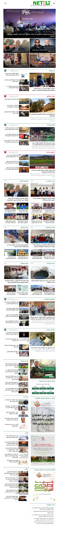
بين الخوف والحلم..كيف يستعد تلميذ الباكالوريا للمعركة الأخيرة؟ (11, 383)
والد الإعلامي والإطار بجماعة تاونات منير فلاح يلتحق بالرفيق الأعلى (11, 491)
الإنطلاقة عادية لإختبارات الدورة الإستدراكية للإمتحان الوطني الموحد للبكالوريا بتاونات (48, 223)
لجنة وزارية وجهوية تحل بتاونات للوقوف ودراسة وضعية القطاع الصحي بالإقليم (49, 295)
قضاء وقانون (24, 227)
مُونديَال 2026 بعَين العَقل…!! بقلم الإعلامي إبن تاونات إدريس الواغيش (11, 371)
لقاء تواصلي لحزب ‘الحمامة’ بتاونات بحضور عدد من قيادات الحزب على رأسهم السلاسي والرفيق (43, 519)
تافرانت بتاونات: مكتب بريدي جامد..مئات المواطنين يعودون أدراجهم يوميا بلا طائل (12, 156)
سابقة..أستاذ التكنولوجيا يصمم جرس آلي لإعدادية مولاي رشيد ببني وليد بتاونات (12, 322)
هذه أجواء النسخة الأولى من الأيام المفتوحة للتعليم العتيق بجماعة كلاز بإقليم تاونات (16, 281)
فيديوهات (52, 71)
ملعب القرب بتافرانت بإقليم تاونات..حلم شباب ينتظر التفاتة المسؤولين (43, 171)
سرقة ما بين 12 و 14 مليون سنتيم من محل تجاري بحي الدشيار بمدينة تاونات (11, 142)
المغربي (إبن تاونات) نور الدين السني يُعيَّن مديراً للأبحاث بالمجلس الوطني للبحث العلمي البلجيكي (10, 212)
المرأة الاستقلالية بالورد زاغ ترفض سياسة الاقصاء (11, 80)
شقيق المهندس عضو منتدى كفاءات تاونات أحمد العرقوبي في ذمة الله (11, 498)
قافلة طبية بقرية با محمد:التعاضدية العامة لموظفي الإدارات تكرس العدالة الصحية (36, 295)
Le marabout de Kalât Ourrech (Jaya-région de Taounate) (42, 115)
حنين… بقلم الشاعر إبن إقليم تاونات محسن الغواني (12, 413)
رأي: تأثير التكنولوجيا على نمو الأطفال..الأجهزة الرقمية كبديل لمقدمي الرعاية (11, 390)
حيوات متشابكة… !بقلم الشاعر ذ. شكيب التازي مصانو (11, 400)
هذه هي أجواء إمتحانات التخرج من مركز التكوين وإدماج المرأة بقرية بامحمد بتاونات (36, 223)
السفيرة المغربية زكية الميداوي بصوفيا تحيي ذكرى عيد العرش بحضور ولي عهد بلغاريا (22, 223)
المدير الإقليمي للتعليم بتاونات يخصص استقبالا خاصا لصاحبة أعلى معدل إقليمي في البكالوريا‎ (42, 318)
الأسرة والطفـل (50, 227)
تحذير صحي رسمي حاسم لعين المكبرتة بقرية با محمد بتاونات (43, 281)
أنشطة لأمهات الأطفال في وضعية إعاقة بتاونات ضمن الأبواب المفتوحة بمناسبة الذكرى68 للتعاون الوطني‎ (44, 246)
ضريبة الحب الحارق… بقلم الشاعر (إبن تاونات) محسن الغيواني (11, 419)
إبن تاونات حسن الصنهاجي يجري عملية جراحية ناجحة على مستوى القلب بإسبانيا (11, 455)
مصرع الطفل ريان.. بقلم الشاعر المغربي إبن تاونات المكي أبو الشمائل (11, 407)
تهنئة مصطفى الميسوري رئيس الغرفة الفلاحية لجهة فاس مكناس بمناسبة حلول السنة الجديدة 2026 (11, 444)
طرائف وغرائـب (50, 330)
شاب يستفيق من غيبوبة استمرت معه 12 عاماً (43, 348)
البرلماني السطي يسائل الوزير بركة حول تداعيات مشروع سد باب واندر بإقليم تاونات (12, 169)
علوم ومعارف (24, 263)
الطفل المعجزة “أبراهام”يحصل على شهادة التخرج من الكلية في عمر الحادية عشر (12, 334)
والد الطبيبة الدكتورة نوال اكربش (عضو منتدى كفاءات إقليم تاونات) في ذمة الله (11, 473)
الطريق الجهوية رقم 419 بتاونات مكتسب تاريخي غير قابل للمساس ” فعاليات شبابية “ (12, 75)
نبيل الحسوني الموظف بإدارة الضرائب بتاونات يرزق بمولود (12, 436)
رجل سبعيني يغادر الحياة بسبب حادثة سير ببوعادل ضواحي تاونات (12, 134)
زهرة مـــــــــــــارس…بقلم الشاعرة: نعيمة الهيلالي (11, 425)
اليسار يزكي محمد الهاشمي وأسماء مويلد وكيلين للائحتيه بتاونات (43, 512)
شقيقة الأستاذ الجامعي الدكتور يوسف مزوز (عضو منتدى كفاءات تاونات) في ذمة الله (11, 485)
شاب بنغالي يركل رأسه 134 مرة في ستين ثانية (12, 339)
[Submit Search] (5, 71)
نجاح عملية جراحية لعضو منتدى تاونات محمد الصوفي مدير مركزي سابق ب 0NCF (11, 449)
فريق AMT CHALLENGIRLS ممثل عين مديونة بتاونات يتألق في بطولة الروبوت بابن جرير (12, 303)
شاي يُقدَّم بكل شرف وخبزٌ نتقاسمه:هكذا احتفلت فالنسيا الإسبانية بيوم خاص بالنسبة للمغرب (43, 522)
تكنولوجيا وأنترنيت (49, 299)
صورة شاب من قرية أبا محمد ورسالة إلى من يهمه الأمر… (13, 106)
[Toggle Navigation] (54, 3)
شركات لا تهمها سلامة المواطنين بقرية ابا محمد (11, 112)
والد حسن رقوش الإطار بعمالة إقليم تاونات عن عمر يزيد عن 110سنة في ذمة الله (11, 479)
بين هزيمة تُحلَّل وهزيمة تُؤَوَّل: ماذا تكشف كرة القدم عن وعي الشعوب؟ (11, 365)
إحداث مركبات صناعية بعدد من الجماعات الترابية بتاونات (12, 86)
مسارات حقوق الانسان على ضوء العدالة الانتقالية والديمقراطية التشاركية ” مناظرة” (43, 89)
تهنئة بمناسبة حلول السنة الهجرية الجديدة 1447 (12, 461)
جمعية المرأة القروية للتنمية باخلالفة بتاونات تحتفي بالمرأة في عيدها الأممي (36, 259)
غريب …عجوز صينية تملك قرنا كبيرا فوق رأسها (11, 345)
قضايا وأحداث (51, 125)
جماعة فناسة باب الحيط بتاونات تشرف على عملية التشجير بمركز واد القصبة (12, 163)
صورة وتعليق (51, 96)
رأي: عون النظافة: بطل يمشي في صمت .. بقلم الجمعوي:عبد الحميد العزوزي (11, 377)
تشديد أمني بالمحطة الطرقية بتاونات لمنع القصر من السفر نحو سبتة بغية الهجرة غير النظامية (44, 144)
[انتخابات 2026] (43, 369)
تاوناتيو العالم (24, 181)
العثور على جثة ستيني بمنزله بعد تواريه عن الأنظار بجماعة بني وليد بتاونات (12, 129)
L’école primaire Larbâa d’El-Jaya (11, 99)
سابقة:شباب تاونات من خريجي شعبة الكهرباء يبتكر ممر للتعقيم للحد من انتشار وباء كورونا (12, 316)
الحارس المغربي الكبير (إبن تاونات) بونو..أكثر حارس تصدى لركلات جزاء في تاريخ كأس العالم (10, 223)
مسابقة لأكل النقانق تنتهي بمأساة (13, 352)
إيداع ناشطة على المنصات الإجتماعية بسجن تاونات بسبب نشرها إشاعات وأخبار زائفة (10, 259)
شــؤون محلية (51, 152)
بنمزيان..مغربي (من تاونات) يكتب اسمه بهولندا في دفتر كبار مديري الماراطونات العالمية (17, 200)
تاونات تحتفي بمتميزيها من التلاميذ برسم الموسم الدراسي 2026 (44, 199)
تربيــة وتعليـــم (50, 181)
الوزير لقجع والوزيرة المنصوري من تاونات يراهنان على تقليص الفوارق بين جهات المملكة (42, 508)
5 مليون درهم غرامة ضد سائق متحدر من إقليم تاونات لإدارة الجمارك (17, 246)
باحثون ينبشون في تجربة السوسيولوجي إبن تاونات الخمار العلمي (22, 294)
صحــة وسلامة (51, 263)
